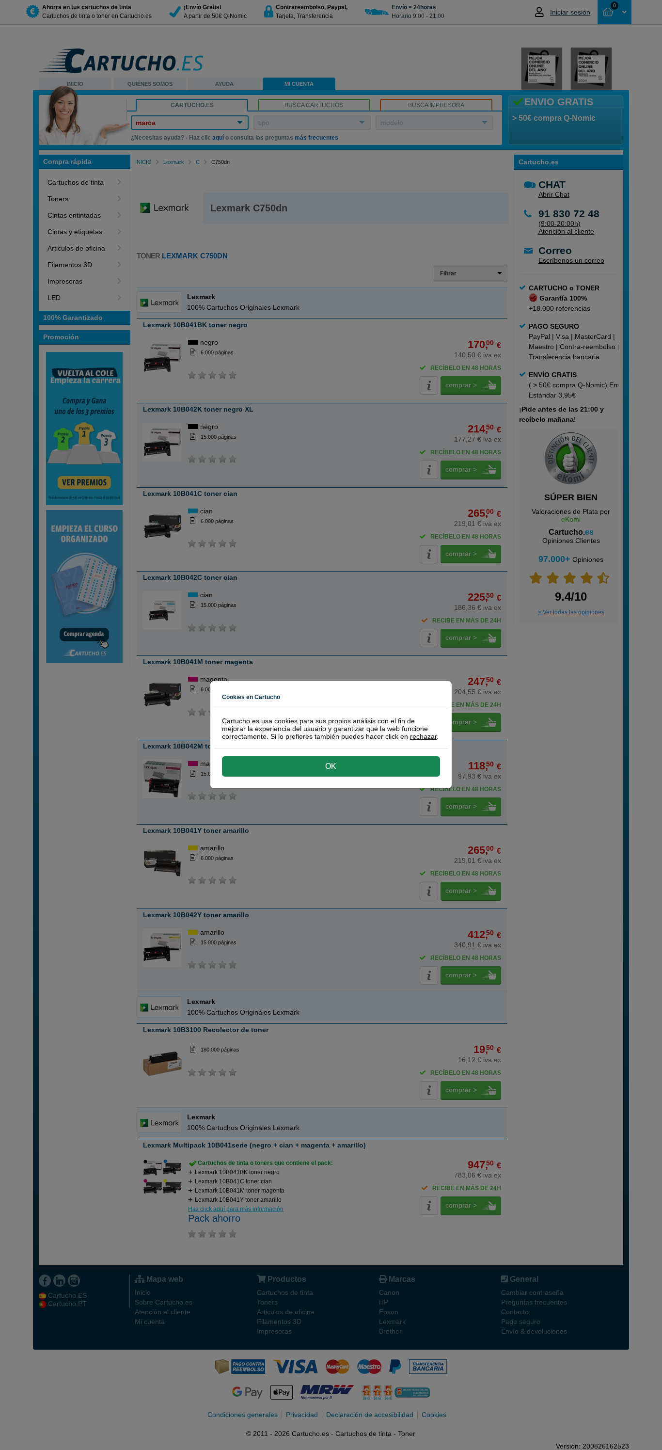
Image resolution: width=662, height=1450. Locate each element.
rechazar (423, 736)
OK (330, 766)
